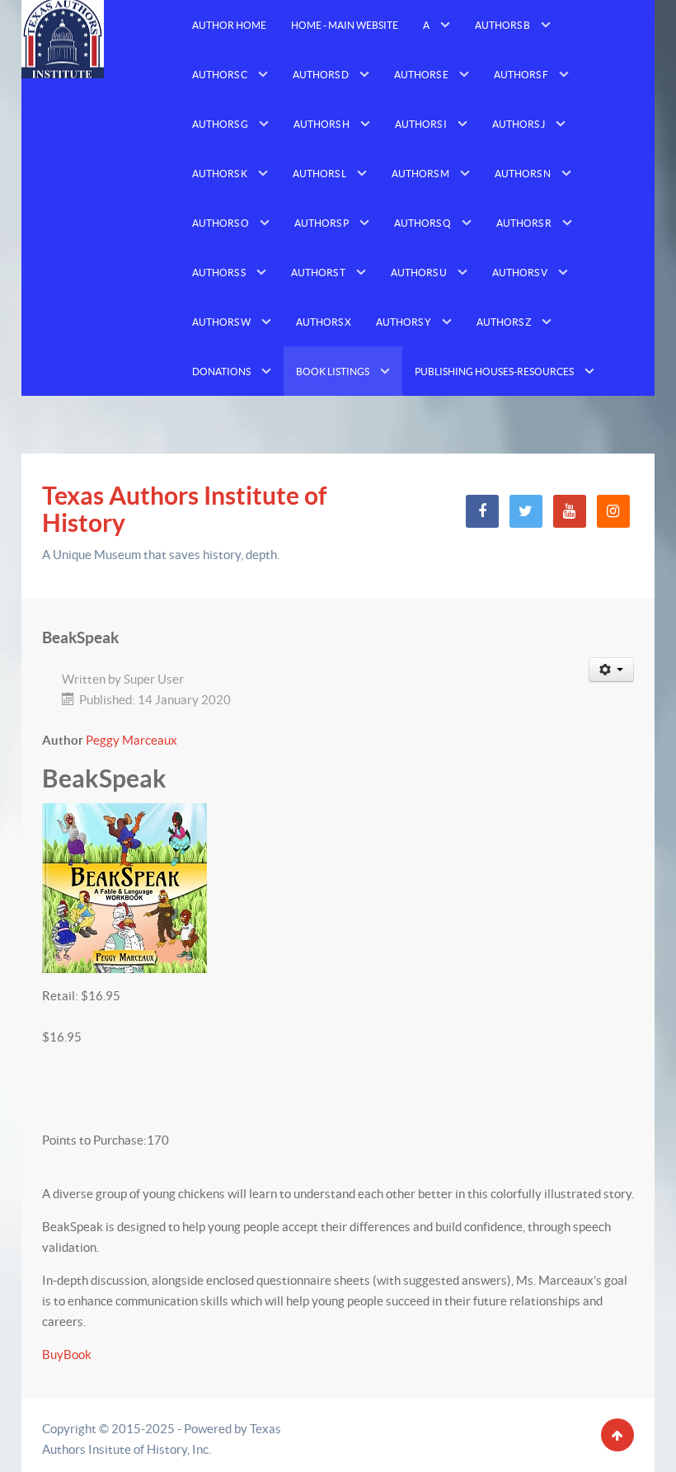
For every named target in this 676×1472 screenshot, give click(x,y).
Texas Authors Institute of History (184, 509)
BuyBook (67, 1354)
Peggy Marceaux (131, 740)
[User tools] (612, 669)
